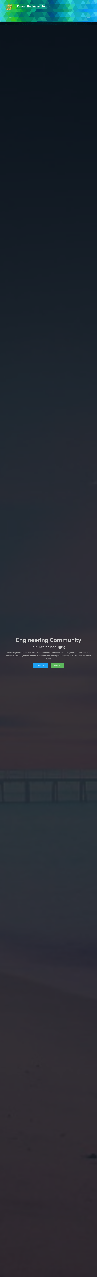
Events (57, 666)
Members (41, 666)
